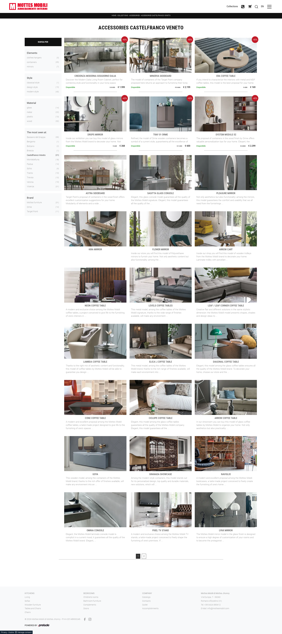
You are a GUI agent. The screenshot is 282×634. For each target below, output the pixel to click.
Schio (29, 168)
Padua (30, 164)
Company (147, 593)
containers (32, 62)
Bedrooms (88, 593)
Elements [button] (32, 52)
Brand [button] (30, 197)
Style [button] (29, 77)
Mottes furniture (34, 202)
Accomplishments (150, 608)
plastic (30, 116)
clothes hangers (34, 57)
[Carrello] (250, 6)
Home (114, 15)
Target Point (32, 211)
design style (32, 87)
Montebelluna (33, 159)
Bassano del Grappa (36, 137)
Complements (89, 605)
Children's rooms (90, 597)
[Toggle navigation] (269, 6)
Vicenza (30, 186)
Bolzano (30, 146)
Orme (29, 207)
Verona (30, 182)
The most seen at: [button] (37, 132)
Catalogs (146, 597)
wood (29, 121)
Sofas (27, 601)
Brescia (30, 150)
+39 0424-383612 (212, 605)
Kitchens (29, 593)
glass (29, 107)
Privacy (4, 632)
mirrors (30, 66)
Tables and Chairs (33, 608)
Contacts (146, 601)
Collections (232, 6)
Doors (86, 608)
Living (27, 597)
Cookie (11, 632)
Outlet (145, 605)
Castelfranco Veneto (36, 155)
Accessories (134, 15)
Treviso (30, 177)
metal (29, 112)
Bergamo (31, 141)
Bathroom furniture (92, 601)
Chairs (28, 612)
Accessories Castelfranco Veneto (155, 15)
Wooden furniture (33, 605)
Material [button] (31, 102)
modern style (33, 91)
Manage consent (25, 632)
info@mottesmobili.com (218, 608)
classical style (33, 82)
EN (262, 6)
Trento (30, 173)
